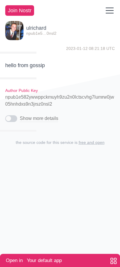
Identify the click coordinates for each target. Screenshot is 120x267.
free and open (92, 142)
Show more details (39, 118)
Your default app (34, 260)
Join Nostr (19, 10)
